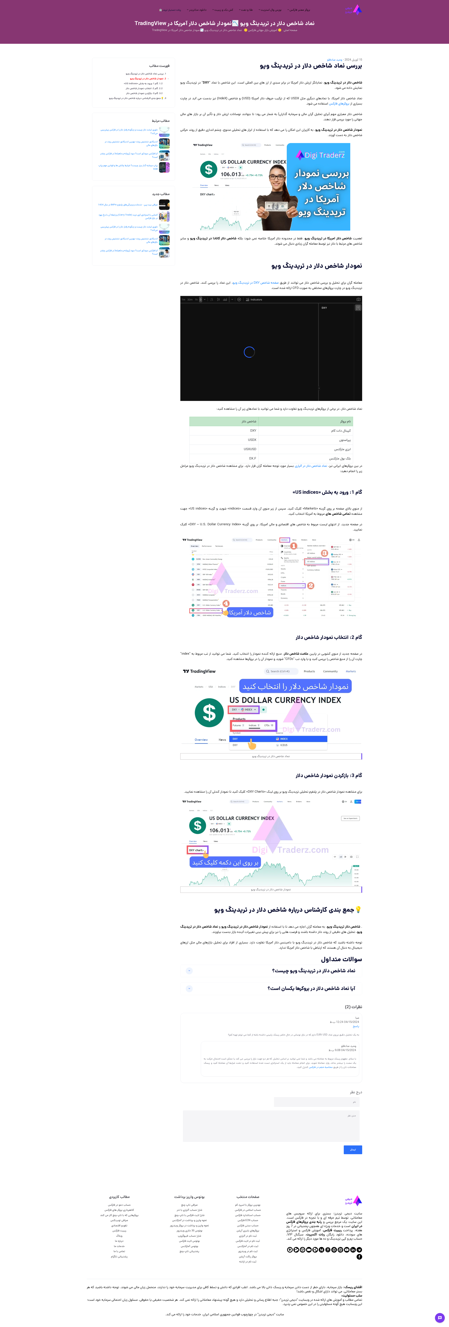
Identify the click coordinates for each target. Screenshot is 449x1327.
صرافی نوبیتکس (119, 1220)
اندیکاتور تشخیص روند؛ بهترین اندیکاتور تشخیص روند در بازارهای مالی (131, 143)
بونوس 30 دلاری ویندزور (189, 1230)
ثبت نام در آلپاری (248, 1236)
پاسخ (356, 1026)
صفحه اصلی (290, 30)
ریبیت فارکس (119, 1230)
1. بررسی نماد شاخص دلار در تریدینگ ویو (146, 73)
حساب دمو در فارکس (119, 1205)
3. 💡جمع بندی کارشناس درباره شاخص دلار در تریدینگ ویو (137, 98)
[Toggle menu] (440, 1318)
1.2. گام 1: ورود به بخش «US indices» (143, 83)
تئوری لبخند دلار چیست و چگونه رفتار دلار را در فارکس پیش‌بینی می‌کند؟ (129, 131)
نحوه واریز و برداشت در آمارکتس (189, 1220)
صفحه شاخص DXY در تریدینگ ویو (256, 282)
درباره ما (119, 1241)
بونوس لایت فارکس (189, 1241)
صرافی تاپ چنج (189, 1205)
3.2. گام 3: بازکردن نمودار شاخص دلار (144, 93)
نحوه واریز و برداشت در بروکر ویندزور (189, 1225)
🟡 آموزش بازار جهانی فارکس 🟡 (263, 30)
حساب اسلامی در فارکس (248, 1210)
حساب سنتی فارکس (248, 1225)
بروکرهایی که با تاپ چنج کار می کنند (119, 1215)
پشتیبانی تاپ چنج (189, 1251)
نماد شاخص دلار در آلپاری (311, 465)
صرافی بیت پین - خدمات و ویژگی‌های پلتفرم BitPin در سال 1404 (128, 204)
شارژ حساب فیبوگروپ (189, 1236)
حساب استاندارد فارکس (248, 1215)
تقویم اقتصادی (119, 1225)
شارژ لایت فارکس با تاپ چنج (190, 1215)
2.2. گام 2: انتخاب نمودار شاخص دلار (144, 88)
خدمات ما (119, 1246)
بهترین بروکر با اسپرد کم (247, 1205)
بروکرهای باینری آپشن (248, 1230)
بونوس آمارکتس (189, 1246)
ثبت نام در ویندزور (248, 1251)
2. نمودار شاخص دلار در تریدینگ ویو (148, 78)
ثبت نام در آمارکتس (247, 1246)
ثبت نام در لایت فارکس (248, 1241)
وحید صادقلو (334, 60)
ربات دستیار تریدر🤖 (170, 10)
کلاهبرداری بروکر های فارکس (119, 1210)
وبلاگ (119, 1236)
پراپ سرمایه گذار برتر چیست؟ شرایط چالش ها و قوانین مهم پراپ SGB (128, 167)
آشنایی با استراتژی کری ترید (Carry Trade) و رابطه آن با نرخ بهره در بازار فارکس (128, 216)
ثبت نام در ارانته (247, 1261)
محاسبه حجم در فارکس (321, 1067)
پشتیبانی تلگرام (119, 1256)
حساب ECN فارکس (248, 1220)
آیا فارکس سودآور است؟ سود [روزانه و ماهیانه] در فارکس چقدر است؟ (129, 155)
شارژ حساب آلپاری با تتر (189, 1210)
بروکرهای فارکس (339, 103)
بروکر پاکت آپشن (248, 1256)
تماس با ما (119, 1251)
